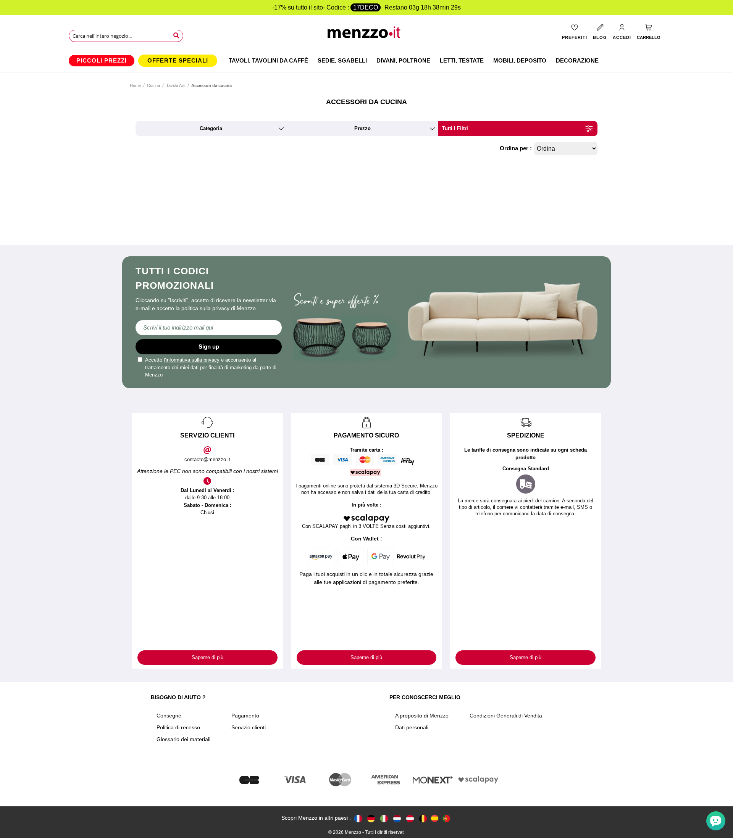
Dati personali (411, 727)
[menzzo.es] (434, 818)
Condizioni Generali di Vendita (506, 716)
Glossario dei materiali (183, 739)
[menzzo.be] (423, 818)
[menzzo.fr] (358, 818)
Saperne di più (207, 657)
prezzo (362, 128)
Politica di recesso (178, 727)
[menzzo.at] (410, 818)
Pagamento (245, 716)
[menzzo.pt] (446, 818)
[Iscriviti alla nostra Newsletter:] (209, 328)
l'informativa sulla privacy (192, 360)
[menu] (366, 60)
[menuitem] (101, 60)
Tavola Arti (175, 85)
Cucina (153, 85)
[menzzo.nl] (397, 818)
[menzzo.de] (371, 818)
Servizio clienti (248, 727)
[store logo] (366, 34)
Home (135, 85)
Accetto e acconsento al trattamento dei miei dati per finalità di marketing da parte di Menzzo (210, 367)
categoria (211, 128)
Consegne (169, 716)
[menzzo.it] (384, 818)
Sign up (209, 346)
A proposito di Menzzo (422, 716)
